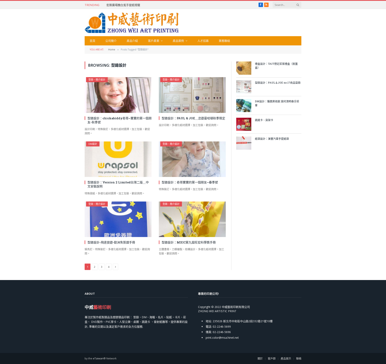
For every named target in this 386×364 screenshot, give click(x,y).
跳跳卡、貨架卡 (264, 120)
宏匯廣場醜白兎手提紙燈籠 (123, 5)
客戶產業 (153, 41)
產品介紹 (132, 41)
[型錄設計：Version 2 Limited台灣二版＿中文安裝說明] (118, 159)
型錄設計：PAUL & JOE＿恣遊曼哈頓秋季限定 (193, 118)
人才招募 (203, 41)
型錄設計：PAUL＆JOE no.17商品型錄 (278, 82)
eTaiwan (98, 358)
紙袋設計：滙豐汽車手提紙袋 (272, 138)
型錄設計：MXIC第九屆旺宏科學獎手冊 (189, 242)
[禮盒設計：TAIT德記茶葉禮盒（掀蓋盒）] (243, 68)
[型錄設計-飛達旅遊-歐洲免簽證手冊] (118, 219)
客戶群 (272, 358)
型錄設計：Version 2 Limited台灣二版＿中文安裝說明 (118, 184)
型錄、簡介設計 (96, 79)
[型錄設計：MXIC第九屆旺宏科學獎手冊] (192, 219)
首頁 (92, 41)
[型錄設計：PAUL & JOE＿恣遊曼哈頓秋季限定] (192, 95)
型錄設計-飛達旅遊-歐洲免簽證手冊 (111, 242)
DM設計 (92, 144)
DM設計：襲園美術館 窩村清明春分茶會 (277, 103)
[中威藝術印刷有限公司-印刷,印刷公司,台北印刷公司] (132, 22)
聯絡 (298, 358)
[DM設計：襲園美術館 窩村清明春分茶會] (243, 105)
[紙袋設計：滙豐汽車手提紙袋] (243, 142)
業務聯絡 (224, 41)
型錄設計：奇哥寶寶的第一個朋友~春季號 (190, 182)
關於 (260, 358)
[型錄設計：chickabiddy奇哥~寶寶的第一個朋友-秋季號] (118, 95)
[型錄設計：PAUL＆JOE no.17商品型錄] (243, 86)
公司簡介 (111, 41)
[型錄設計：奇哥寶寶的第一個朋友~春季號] (192, 159)
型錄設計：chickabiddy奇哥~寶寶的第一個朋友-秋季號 (119, 120)
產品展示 (286, 358)
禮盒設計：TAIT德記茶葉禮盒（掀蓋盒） (276, 65)
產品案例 (178, 41)
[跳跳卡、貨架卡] (243, 124)
